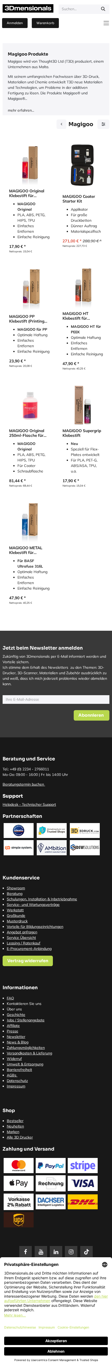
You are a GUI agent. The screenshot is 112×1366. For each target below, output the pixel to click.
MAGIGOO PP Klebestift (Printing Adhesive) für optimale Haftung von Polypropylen (26, 319)
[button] (91, 715)
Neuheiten (15, 1126)
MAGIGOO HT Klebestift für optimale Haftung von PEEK (79, 316)
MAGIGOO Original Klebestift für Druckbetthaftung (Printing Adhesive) (27, 193)
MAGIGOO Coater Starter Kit (79, 199)
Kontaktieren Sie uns (24, 1003)
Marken (13, 1131)
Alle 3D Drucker (20, 1137)
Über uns (14, 1009)
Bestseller (15, 1120)
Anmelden (15, 23)
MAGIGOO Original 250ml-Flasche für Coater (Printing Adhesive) (26, 433)
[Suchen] (103, 9)
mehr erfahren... (21, 110)
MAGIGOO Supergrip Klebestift (82, 433)
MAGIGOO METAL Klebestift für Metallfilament (25, 550)
